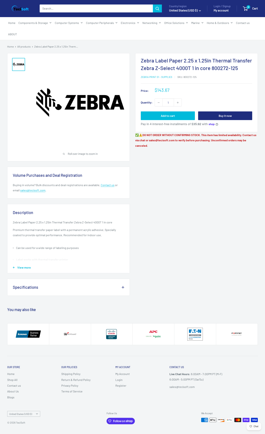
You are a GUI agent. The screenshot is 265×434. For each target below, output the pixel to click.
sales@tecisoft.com (32, 190)
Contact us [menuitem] (243, 22)
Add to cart (168, 116)
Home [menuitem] (12, 22)
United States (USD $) (20, 413)
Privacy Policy (69, 385)
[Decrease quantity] (158, 102)
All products (24, 46)
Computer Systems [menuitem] (67, 22)
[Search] (157, 8)
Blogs (10, 397)
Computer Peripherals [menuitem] (100, 22)
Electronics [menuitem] (128, 22)
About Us (13, 391)
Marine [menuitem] (195, 22)
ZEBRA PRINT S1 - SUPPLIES (156, 76)
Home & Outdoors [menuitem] (218, 22)
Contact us (107, 185)
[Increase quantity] (178, 102)
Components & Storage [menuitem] (33, 22)
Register (120, 385)
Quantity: (147, 102)
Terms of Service (72, 391)
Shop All (12, 379)
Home (10, 46)
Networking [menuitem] (149, 22)
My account (221, 10)
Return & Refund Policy (75, 379)
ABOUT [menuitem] (12, 34)
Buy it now (225, 116)
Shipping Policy (70, 373)
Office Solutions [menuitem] (174, 22)
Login (119, 379)
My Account (122, 373)
